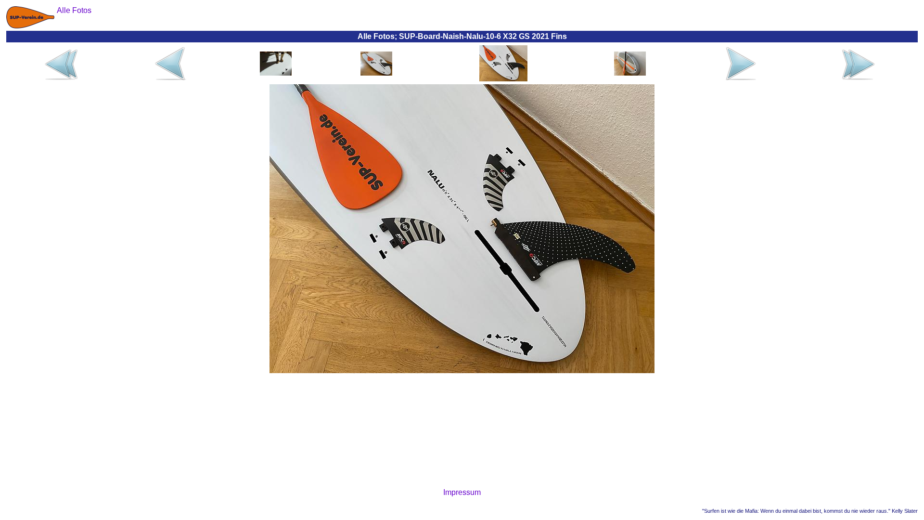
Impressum (462, 492)
